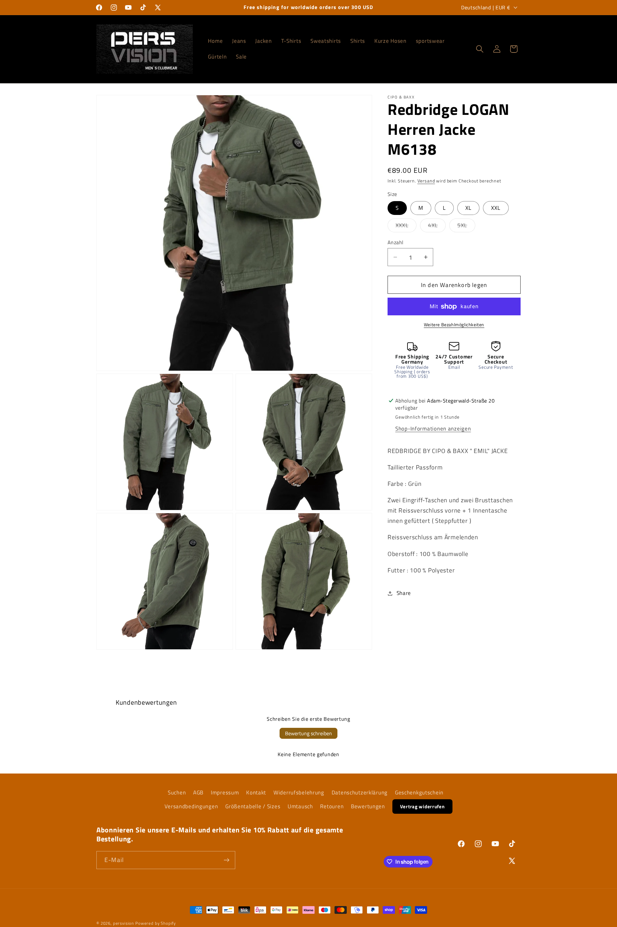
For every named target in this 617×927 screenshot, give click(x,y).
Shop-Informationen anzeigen (433, 428)
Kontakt (256, 792)
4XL (437, 226)
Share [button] (404, 593)
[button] (479, 49)
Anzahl (396, 242)
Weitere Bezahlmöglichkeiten (454, 324)
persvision (123, 923)
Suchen (177, 792)
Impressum (225, 792)
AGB (198, 792)
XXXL (406, 226)
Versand (426, 181)
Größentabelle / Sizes (252, 806)
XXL (496, 208)
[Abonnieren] (226, 860)
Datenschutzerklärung (360, 792)
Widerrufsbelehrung (298, 792)
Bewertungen (368, 806)
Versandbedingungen (191, 806)
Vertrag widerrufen (422, 806)
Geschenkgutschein (419, 792)
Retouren (332, 806)
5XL (466, 226)
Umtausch (300, 806)
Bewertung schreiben (308, 733)
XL (468, 208)
